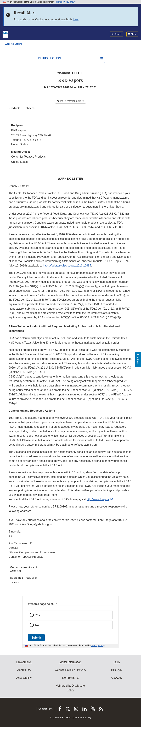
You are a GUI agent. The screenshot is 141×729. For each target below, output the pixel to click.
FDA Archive (24, 662)
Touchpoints (97, 645)
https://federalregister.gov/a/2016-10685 (67, 265)
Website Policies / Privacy (70, 669)
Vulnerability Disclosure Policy (70, 688)
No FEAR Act (70, 677)
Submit (36, 637)
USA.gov (116, 677)
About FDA (24, 669)
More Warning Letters (71, 100)
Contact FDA (45, 708)
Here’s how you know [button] (65, 2)
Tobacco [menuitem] (14, 582)
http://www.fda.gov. (98, 499)
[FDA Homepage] (5, 33)
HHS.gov (116, 669)
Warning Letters (13, 43)
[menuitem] (70, 570)
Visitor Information (70, 662)
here (75, 19)
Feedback (138, 359)
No (37, 625)
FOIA (117, 662)
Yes (37, 615)
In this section (49, 58)
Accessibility (24, 677)
